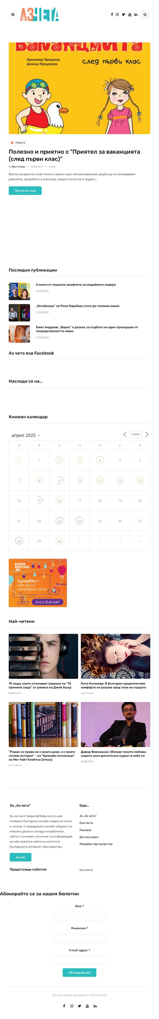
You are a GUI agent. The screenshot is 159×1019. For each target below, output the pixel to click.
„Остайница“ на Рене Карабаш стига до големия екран (77, 306)
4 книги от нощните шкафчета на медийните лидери (76, 284)
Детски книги (89, 837)
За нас (20, 857)
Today (136, 434)
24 (79, 521)
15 (39, 501)
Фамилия (79, 928)
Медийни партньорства (96, 844)
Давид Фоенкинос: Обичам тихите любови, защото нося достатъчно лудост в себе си (113, 754)
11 (100, 481)
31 (19, 461)
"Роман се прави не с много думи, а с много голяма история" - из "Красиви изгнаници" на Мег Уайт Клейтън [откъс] (42, 755)
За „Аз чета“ (88, 816)
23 (59, 521)
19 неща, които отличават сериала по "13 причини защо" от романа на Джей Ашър (40, 685)
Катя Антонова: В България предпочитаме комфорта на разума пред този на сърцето (113, 685)
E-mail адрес (79, 950)
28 (19, 541)
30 (59, 541)
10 (79, 481)
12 (120, 481)
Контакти (86, 823)
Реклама (85, 830)
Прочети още (25, 191)
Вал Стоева (18, 166)
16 (59, 501)
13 (140, 481)
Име (79, 906)
